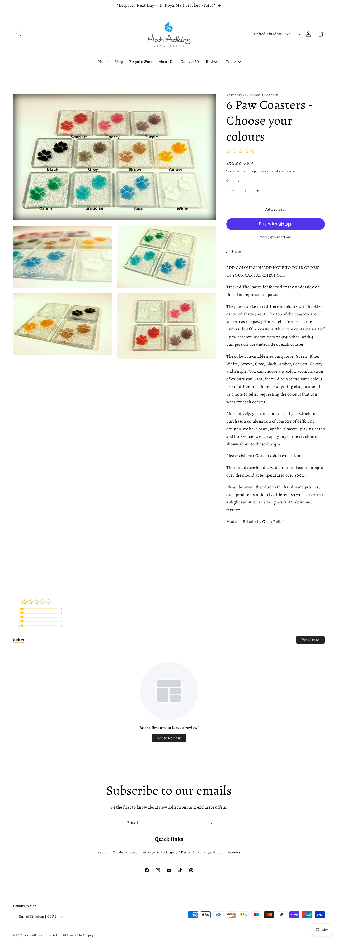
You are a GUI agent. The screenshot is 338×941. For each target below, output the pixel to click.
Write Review (310, 640)
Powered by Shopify (80, 935)
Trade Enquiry (125, 852)
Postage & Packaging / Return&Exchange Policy (182, 852)
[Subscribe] (210, 823)
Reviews (234, 852)
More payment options (276, 237)
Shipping (256, 171)
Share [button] (236, 251)
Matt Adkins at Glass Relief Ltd (45, 935)
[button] (19, 34)
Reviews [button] (18, 640)
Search (103, 852)
